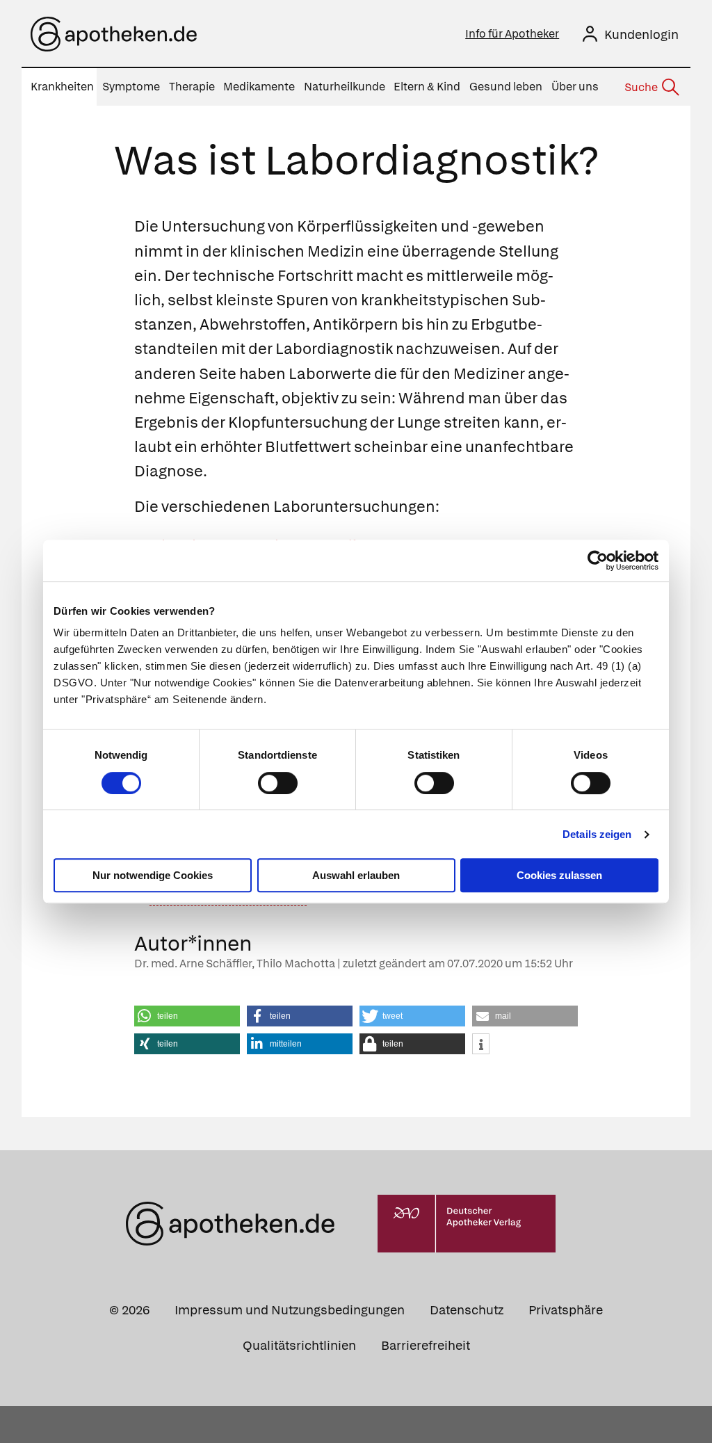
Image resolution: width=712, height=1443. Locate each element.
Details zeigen (597, 834)
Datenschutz (466, 1310)
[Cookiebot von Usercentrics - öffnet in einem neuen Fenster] (597, 560)
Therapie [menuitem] (192, 86)
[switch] (278, 783)
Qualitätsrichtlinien (299, 1345)
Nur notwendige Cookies (152, 875)
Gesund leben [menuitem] (505, 86)
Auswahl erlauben (356, 875)
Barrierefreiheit (425, 1345)
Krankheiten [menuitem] (62, 86)
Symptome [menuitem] (131, 86)
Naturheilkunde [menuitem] (344, 86)
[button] (187, 1016)
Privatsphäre (565, 1310)
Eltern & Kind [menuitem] (427, 86)
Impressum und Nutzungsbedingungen (290, 1310)
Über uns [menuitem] (575, 86)
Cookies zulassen (559, 875)
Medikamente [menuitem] (259, 86)
